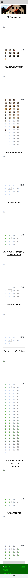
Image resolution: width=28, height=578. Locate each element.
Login (23, 566)
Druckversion (7, 566)
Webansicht (22, 567)
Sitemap (5, 567)
